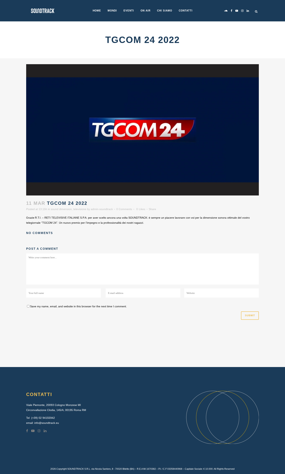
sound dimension (61, 209)
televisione (79, 209)
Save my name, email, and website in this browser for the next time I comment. (78, 306)
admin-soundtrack (102, 209)
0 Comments (124, 209)
